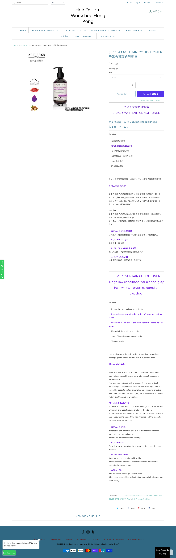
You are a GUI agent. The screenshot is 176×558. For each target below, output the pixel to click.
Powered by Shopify (112, 544)
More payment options (150, 100)
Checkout (159, 3)
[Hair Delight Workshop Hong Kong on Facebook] (150, 11)
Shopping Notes (55, 539)
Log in (137, 3)
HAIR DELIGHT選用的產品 (114, 539)
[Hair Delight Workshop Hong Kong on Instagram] (155, 11)
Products (23, 45)
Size (110, 72)
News (43, 539)
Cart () (148, 3)
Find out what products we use (88, 539)
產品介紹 (152, 30)
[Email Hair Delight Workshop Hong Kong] (159, 11)
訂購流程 (64, 36)
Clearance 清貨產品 (130, 495)
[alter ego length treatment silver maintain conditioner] (59, 82)
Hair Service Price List (136, 539)
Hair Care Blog (134, 30)
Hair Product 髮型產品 (44, 30)
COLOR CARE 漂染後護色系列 (120, 499)
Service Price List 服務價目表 (105, 30)
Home (23, 30)
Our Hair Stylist (73, 30)
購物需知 (69, 539)
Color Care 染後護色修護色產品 (150, 495)
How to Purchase (84, 36)
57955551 (128, 3)
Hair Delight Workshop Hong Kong (88, 15)
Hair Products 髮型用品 (141, 499)
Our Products (107, 36)
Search (34, 539)
